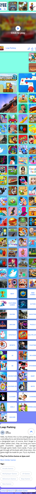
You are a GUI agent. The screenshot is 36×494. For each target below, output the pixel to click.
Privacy (17, 493)
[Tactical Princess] (23, 170)
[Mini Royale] (12, 262)
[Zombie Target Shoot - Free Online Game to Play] (12, 232)
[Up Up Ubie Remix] (12, 242)
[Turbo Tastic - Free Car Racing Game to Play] (12, 6)
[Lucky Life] (23, 108)
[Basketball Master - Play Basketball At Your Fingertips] (12, 129)
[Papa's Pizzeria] (12, 139)
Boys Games (25, 479)
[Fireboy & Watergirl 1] (23, 129)
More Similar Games (8, 460)
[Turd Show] (23, 252)
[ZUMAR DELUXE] (12, 149)
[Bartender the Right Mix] (12, 190)
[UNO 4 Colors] (23, 139)
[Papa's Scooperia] (23, 242)
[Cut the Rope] (23, 190)
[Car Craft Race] (23, 149)
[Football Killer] (23, 201)
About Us (11, 491)
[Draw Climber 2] (23, 118)
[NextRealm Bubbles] (23, 273)
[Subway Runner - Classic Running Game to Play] (23, 98)
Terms (11, 493)
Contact (3, 491)
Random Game (22, 491)
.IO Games (26, 474)
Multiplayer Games (9, 474)
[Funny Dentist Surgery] (23, 283)
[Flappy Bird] (12, 201)
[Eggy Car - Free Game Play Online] (12, 118)
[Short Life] (12, 159)
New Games (6, 484)
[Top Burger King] (12, 221)
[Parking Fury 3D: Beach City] (23, 6)
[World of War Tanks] (23, 262)
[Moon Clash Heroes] (23, 232)
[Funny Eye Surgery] (12, 283)
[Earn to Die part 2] (12, 180)
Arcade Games (7, 468)
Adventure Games (9, 479)
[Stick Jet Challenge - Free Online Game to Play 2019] (12, 211)
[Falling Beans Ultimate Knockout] (23, 159)
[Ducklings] (12, 273)
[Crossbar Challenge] (12, 170)
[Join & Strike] (23, 211)
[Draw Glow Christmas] (23, 180)
